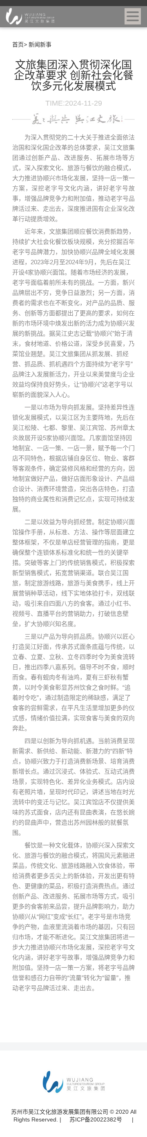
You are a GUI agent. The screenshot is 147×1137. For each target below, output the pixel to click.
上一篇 (47, 1022)
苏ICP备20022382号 (96, 1119)
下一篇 (99, 1022)
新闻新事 (40, 44)
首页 (18, 44)
